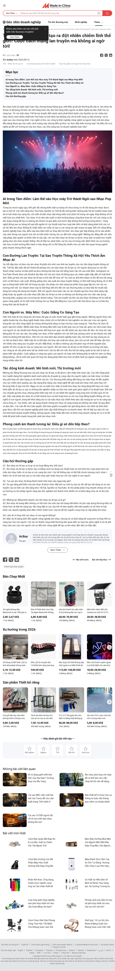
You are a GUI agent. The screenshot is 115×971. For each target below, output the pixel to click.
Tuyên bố (24, 944)
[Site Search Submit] (107, 13)
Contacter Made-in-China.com (86, 944)
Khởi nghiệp (81, 22)
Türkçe (55, 953)
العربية (101, 950)
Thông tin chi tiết (59, 947)
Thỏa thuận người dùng (40, 944)
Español (29, 950)
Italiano (72, 950)
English (20, 950)
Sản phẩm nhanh (107, 944)
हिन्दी (38, 953)
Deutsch (81, 950)
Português (39, 950)
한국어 (108, 950)
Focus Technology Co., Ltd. (56, 956)
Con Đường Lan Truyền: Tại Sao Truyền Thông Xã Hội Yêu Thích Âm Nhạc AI (44, 83)
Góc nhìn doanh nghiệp (23, 22)
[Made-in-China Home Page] (56, 5)
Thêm (97, 22)
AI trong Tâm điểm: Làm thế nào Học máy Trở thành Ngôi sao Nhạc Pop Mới (44, 79)
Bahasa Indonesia (79, 953)
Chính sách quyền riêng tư (62, 944)
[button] (4, 5)
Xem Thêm (14, 37)
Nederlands (91, 950)
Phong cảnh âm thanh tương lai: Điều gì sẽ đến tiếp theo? (35, 93)
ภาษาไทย (46, 953)
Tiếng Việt (65, 953)
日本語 (31, 953)
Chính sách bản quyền (14, 566)
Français (49, 950)
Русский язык (61, 950)
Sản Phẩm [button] (10, 13)
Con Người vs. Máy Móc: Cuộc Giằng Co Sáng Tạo (31, 86)
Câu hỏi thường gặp (16, 96)
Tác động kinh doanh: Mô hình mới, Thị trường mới (32, 89)
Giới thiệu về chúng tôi (9, 944)
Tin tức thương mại (58, 22)
